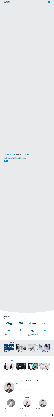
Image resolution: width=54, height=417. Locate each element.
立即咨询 (5, 160)
